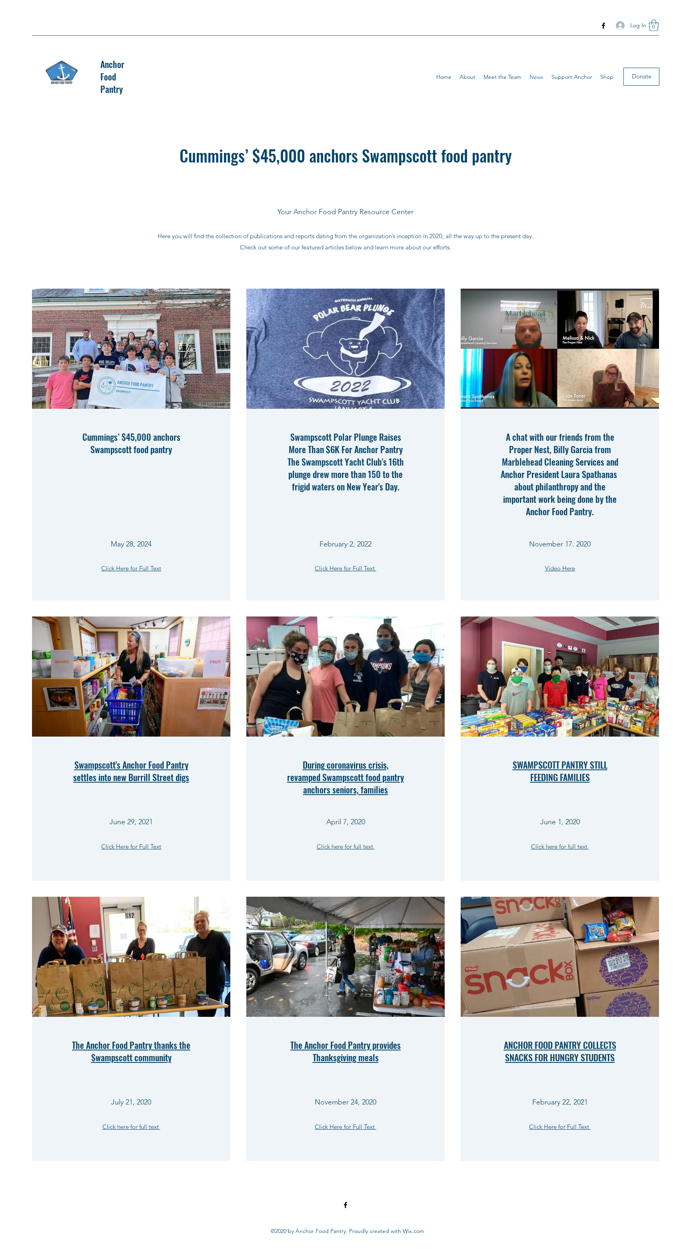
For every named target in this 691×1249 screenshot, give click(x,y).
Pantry (111, 88)
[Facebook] (603, 26)
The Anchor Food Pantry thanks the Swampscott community (131, 1051)
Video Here (560, 568)
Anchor (112, 64)
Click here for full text (346, 846)
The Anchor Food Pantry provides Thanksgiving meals (345, 1051)
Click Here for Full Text (131, 568)
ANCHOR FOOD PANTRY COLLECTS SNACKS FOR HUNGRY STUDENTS (560, 1051)
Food (108, 76)
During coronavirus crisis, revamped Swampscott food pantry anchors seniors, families (345, 777)
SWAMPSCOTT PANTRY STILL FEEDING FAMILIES (560, 770)
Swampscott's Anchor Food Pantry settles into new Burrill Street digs (131, 770)
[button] (654, 25)
